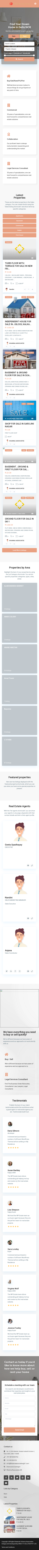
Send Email (19, 1430)
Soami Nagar (11, 367)
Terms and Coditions (8, 1547)
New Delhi (10, 316)
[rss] (11, 1477)
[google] (22, 1477)
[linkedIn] (28, 1477)
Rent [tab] (24, 36)
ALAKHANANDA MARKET (14, 586)
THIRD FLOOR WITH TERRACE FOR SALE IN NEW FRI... (18, 266)
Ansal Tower (9, 678)
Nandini (11, 289)
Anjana (8, 950)
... (14, 279)
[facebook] (6, 1477)
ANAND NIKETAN (10, 647)
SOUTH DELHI (18, 316)
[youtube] (6, 1483)
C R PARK (7, 740)
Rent (5, 1494)
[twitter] (17, 1477)
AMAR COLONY (10, 617)
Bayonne (7, 709)
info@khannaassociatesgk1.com (18, 1463)
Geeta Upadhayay (13, 844)
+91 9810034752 (12, 1457)
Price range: (8, 53)
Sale (5, 1497)
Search (20, 59)
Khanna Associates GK (14, 1470)
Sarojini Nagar (11, 418)
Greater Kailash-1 (12, 461)
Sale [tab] (13, 36)
